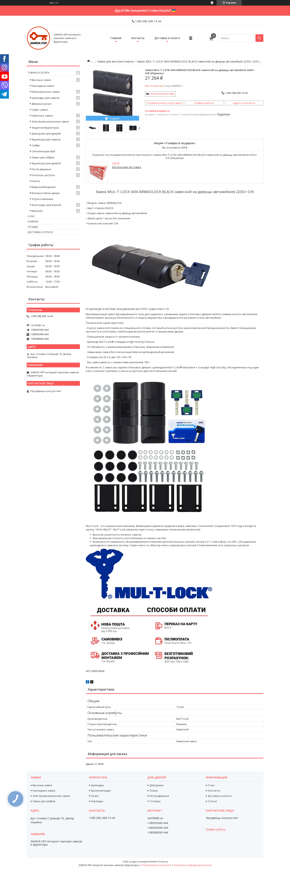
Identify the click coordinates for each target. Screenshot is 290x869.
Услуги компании (42, 199)
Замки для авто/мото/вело (115, 61)
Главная (115, 38)
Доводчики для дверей (46, 133)
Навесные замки (42, 115)
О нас (31, 216)
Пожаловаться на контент (156, 865)
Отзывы (33, 227)
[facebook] (87, 682)
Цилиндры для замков (45, 98)
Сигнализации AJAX (43, 151)
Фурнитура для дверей (46, 163)
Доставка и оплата (167, 38)
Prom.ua (163, 861)
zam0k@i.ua (37, 325)
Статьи (212, 801)
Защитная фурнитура (45, 127)
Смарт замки (40, 109)
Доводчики (156, 785)
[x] (91, 682)
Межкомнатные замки (46, 91)
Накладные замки (43, 86)
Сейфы (36, 145)
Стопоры (155, 801)
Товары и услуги (38, 72)
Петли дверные (41, 169)
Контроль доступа (43, 175)
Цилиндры (97, 785)
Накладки (97, 801)
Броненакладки (101, 790)
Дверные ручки (41, 103)
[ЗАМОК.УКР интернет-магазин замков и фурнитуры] (38, 38)
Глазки (153, 790)
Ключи (36, 181)
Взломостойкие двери (46, 193)
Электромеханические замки (50, 121)
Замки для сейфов (43, 157)
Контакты (137, 38)
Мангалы (37, 211)
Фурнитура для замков (46, 139)
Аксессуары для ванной (46, 205)
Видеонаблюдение (44, 187)
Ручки (94, 796)
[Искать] (259, 38)
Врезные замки (41, 80)
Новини (33, 221)
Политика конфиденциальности (193, 865)
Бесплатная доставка (162, 93)
